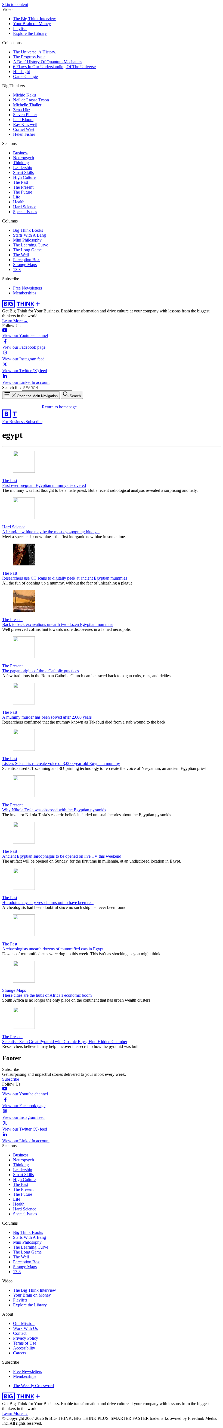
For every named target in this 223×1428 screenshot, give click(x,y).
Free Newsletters (27, 288)
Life (16, 197)
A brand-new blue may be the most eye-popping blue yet (51, 531)
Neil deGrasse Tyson (31, 100)
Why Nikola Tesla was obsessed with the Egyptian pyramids (54, 810)
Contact (19, 1333)
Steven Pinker (25, 114)
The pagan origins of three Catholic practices (40, 670)
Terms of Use (24, 1343)
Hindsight (21, 71)
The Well (21, 254)
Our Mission (24, 1323)
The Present (23, 187)
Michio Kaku (24, 95)
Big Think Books (28, 230)
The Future (22, 192)
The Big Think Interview (34, 18)
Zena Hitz (21, 109)
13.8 (17, 269)
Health (18, 202)
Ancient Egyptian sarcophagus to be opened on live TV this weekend (61, 856)
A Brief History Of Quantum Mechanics (47, 61)
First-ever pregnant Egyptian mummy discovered (44, 485)
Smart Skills (23, 172)
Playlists (20, 28)
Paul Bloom (23, 119)
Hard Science (24, 206)
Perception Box (26, 259)
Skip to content (15, 4)
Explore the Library (30, 33)
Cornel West (23, 129)
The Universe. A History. (34, 52)
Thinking (21, 162)
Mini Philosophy (27, 240)
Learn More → (15, 320)
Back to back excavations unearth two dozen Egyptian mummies (57, 624)
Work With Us (25, 1328)
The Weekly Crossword (33, 1385)
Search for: (11, 387)
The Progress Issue (29, 57)
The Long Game (27, 250)
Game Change (25, 76)
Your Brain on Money (32, 23)
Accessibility (24, 1348)
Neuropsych (23, 157)
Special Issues (25, 211)
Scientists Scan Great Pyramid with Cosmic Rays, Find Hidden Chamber (64, 1041)
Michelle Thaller (27, 105)
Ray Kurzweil (25, 124)
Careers (19, 1353)
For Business (14, 421)
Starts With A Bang (29, 235)
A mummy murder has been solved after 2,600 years (47, 717)
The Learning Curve (30, 245)
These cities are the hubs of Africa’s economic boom (47, 995)
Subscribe (34, 421)
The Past (20, 182)
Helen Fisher (24, 134)
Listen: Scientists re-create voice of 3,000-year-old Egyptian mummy (61, 763)
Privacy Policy (25, 1338)
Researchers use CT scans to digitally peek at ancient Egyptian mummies (64, 578)
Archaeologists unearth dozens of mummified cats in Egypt (52, 949)
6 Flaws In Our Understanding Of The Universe (54, 66)
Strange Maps (25, 264)
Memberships (24, 293)
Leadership (22, 167)
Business (20, 152)
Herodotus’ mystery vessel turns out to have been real (48, 902)
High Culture (24, 177)
